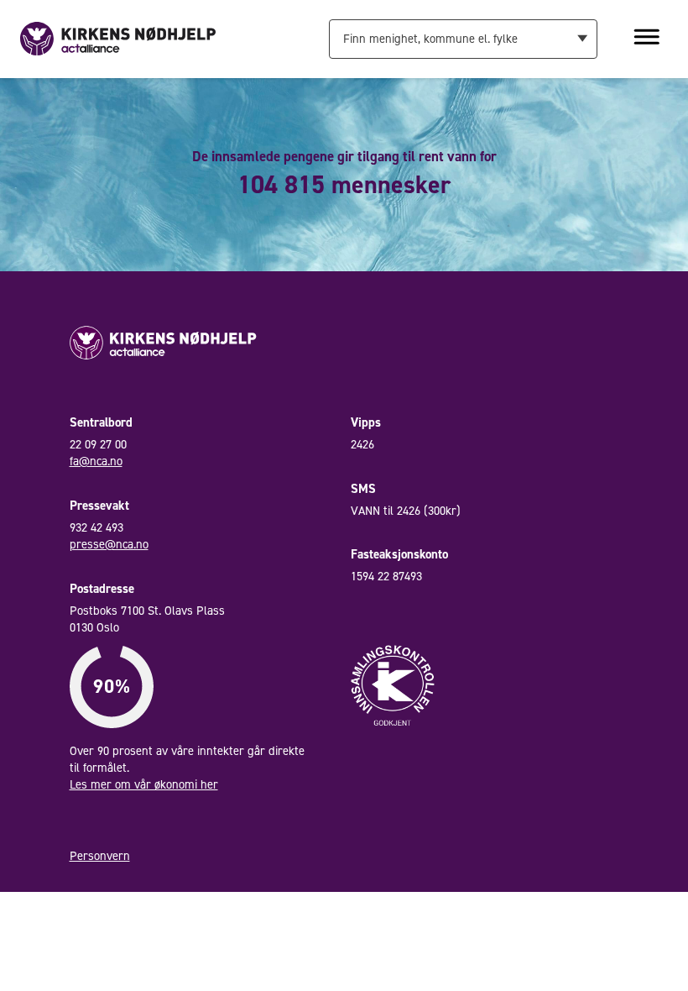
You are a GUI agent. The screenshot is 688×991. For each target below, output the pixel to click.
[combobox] (462, 38)
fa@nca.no (96, 461)
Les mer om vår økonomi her (144, 784)
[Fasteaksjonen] (118, 38)
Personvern (100, 855)
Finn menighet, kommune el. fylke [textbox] (430, 38)
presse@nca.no (109, 544)
